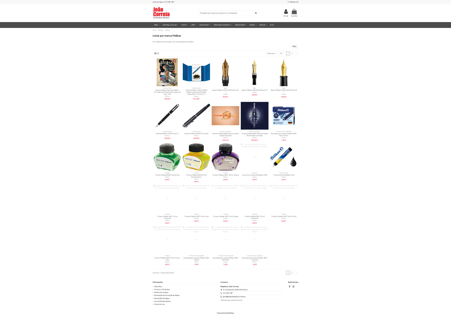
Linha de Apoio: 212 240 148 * (164, 2)
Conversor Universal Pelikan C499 (254, 175)
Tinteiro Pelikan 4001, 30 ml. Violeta (225, 175)
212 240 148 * (228, 293)
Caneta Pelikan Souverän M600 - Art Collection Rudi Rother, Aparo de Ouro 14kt (167, 92)
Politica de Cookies (161, 292)
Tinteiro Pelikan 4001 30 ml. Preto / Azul (167, 259)
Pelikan (167, 96)
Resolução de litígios (162, 298)
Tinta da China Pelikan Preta (283, 175)
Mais (294, 46)
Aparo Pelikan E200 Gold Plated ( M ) (284, 91)
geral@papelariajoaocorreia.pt (234, 297)
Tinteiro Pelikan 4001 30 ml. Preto (283, 216)
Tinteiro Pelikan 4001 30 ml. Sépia (225, 216)
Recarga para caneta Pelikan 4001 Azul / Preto (284, 135)
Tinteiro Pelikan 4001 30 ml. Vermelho (254, 217)
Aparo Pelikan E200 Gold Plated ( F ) (254, 90)
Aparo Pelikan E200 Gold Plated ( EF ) (225, 91)
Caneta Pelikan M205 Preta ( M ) (196, 134)
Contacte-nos (159, 304)
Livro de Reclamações (162, 301)
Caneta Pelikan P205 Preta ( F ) (167, 134)
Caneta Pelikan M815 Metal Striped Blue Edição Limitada (254, 135)
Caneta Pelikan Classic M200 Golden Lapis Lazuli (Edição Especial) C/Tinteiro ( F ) (196, 92)
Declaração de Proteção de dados (167, 295)
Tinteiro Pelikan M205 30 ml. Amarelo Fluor (196, 176)
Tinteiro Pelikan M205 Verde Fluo (167, 175)
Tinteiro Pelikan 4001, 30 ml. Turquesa (167, 217)
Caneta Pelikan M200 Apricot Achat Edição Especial (225, 135)
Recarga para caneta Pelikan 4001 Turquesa (255, 259)
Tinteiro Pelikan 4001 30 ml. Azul (196, 216)
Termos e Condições (162, 289)
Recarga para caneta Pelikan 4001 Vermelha (225, 259)
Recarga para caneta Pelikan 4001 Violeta (196, 259)
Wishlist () (294, 2)
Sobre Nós (158, 286)
